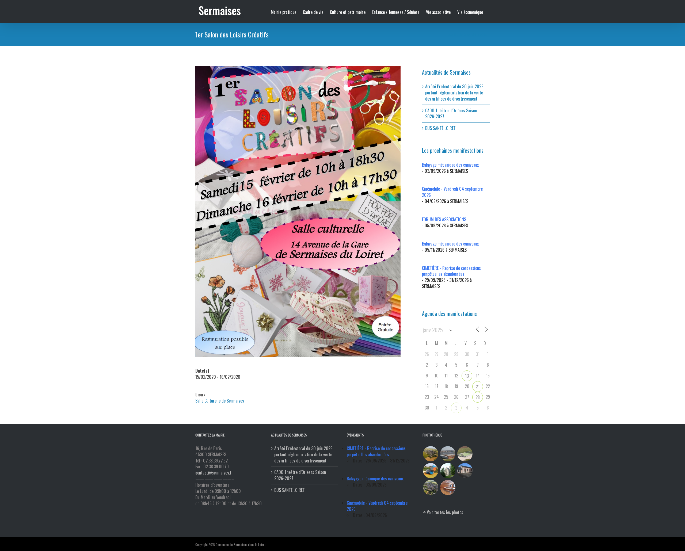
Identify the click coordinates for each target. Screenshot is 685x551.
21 (478, 386)
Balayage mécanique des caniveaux (450, 165)
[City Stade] (465, 453)
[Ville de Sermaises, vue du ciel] (431, 487)
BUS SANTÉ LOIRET (440, 128)
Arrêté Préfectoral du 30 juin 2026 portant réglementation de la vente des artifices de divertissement (454, 92)
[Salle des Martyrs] (465, 470)
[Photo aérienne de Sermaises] (431, 453)
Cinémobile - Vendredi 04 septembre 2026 (452, 192)
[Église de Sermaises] (448, 470)
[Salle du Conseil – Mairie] (448, 487)
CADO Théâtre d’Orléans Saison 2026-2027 (451, 113)
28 (477, 397)
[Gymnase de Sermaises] (448, 453)
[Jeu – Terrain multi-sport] (431, 470)
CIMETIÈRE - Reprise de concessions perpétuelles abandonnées (451, 271)
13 (467, 376)
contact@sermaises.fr (214, 472)
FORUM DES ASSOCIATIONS (444, 219)
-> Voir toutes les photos (443, 512)
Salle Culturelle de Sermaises (219, 400)
